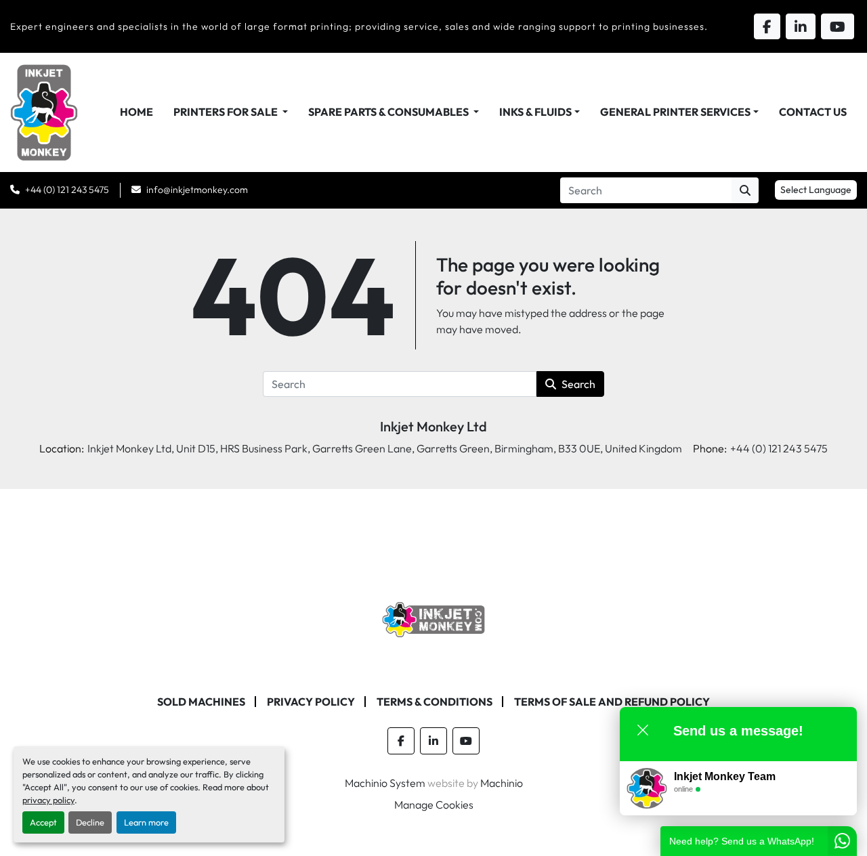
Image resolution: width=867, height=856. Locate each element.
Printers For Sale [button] (226, 112)
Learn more (146, 822)
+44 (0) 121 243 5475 (67, 190)
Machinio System (385, 783)
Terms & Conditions (434, 701)
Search (578, 384)
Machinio (501, 783)
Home (136, 112)
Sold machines (201, 701)
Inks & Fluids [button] (535, 112)
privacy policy (48, 799)
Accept (43, 822)
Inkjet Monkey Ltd (433, 426)
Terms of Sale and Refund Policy (612, 701)
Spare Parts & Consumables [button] (389, 112)
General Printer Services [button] (675, 112)
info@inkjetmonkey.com (197, 190)
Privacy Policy (311, 701)
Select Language (815, 190)
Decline (90, 822)
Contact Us (813, 112)
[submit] (745, 190)
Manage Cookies (433, 804)
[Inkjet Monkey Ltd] (434, 618)
